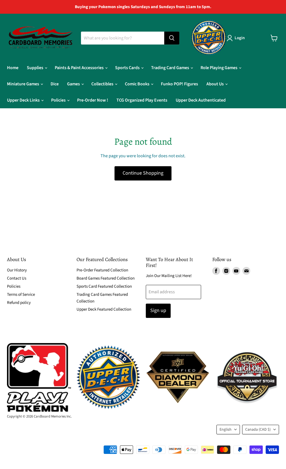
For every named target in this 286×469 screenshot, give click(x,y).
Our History (17, 270)
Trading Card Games (170, 68)
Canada (258, 429)
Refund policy (19, 303)
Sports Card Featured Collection (104, 286)
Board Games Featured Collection (106, 278)
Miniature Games (23, 84)
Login (240, 38)
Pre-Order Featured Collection (102, 270)
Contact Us (16, 278)
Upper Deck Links (23, 100)
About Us (215, 84)
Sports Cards (127, 68)
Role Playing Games (219, 68)
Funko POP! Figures (179, 84)
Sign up (158, 310)
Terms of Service (21, 294)
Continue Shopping (143, 173)
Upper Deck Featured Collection (104, 309)
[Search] (171, 38)
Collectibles (102, 84)
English (226, 429)
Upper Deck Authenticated (201, 100)
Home (12, 68)
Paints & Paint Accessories (79, 68)
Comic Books (137, 84)
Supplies (35, 68)
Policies (58, 100)
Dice (55, 84)
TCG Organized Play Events (141, 100)
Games (74, 84)
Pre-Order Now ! (92, 100)
